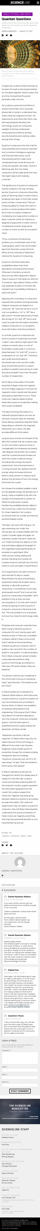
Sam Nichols (6, 1164)
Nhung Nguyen (8, 1157)
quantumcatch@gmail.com (19, 1005)
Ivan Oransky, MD (8, 1198)
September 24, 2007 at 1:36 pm (14, 938)
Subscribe (34, 1117)
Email (5, 1075)
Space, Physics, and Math (17, 14)
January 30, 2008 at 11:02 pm (14, 973)
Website (5, 1082)
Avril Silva (5, 1145)
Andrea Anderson (9, 31)
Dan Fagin (6, 1209)
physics (23, 836)
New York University (30, 1224)
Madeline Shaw (8, 1137)
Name (4, 1067)
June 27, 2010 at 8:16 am (12, 1019)
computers (5, 836)
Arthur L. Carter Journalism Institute (19, 1223)
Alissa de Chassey (8, 1180)
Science (20, 2)
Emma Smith (7, 1183)
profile (29, 836)
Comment (6, 1051)
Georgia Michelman (9, 1166)
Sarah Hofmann (8, 1173)
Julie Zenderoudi (8, 1154)
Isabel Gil (5, 1190)
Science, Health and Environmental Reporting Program (15, 1221)
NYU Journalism (12, 1228)
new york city (15, 836)
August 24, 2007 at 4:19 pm (13, 900)
